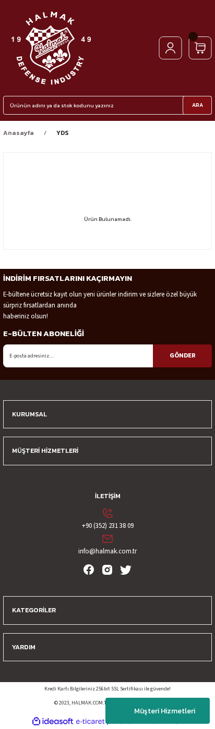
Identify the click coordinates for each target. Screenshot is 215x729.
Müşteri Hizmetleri (164, 711)
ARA (197, 105)
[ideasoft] (53, 721)
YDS (62, 133)
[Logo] (51, 48)
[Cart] (200, 47)
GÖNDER (183, 355)
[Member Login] (170, 47)
